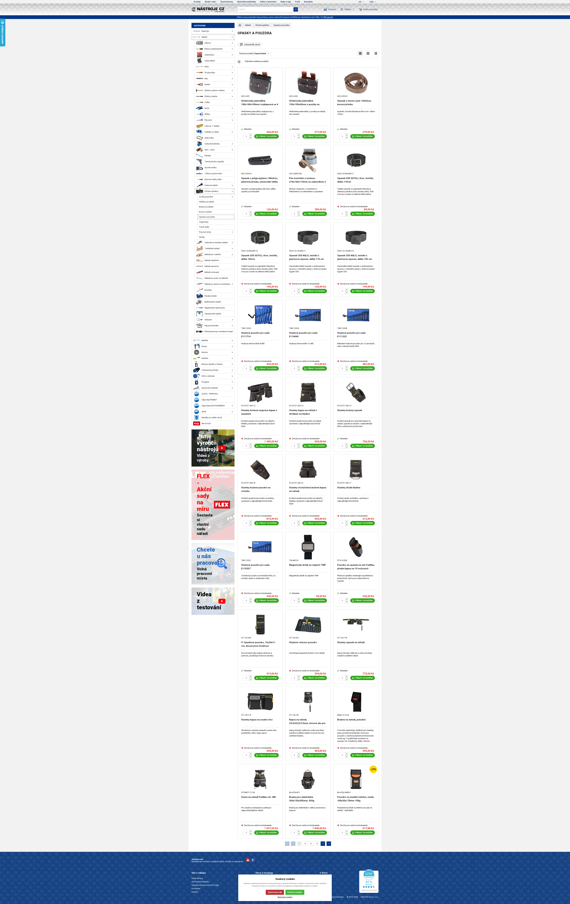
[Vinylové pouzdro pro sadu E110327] (260, 547)
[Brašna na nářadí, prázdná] (356, 702)
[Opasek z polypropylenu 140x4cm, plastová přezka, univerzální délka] (260, 160)
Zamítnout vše (275, 892)
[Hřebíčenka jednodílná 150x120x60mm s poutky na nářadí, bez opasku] (308, 83)
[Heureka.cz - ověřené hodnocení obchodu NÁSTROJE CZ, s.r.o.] (369, 881)
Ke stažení (195, 888)
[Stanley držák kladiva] (356, 470)
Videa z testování (268, 2)
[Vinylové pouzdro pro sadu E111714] (260, 315)
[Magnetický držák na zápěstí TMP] (308, 547)
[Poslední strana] (329, 843)
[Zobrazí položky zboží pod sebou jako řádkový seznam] (368, 53)
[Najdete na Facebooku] (253, 860)
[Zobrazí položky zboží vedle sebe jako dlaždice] (360, 53)
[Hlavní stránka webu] (240, 25)
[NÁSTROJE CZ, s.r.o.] (213, 9)
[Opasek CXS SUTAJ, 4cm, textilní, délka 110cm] (356, 160)
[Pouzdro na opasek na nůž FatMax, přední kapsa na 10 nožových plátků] (356, 547)
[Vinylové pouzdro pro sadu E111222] (356, 315)
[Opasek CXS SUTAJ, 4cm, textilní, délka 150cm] (260, 238)
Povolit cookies (295, 892)
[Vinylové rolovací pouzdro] (308, 624)
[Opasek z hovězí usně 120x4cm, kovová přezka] (356, 83)
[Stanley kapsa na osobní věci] (260, 702)
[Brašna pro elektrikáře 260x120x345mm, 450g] (308, 779)
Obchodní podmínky (246, 2)
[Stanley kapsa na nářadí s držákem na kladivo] (308, 392)
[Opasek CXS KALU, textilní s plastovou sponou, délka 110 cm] (308, 238)
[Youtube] (248, 860)
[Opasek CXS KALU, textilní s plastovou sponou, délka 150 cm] (356, 238)
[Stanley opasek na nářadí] (356, 624)
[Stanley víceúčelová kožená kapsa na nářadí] (308, 470)
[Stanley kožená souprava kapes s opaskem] (260, 392)
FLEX (297, 2)
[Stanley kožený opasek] (356, 392)
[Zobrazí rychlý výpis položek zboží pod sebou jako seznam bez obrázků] (376, 53)
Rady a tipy (286, 2)
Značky (197, 2)
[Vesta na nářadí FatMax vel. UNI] (260, 779)
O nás (322, 878)
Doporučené (260, 53)
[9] (260, 624)
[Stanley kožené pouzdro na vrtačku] (260, 470)
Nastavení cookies (285, 897)
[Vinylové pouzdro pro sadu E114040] (308, 315)
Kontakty (308, 2)
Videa (322, 885)
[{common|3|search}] (295, 9)
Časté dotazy (226, 2)
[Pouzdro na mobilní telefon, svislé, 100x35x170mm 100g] (356, 779)
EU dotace (324, 888)
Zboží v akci (210, 2)
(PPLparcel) (328, 17)
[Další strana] (323, 843)
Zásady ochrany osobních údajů (205, 885)
